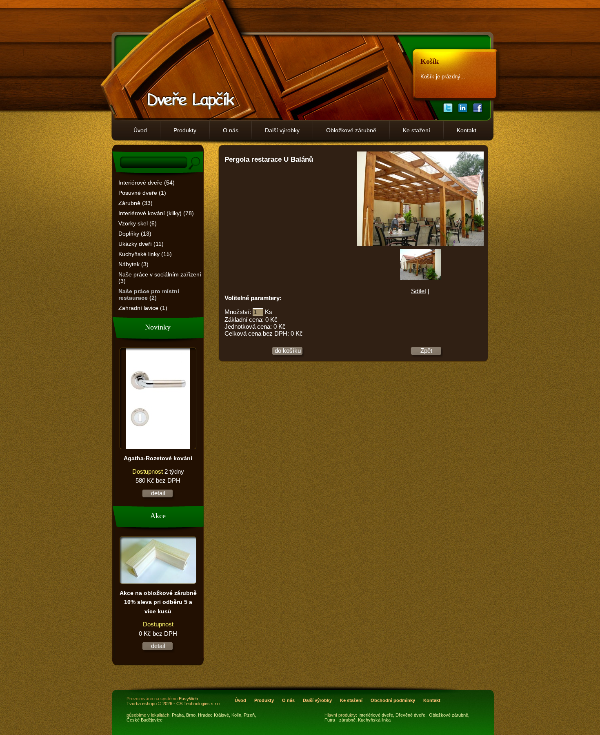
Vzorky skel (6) (137, 223)
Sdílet (418, 290)
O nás (230, 130)
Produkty (184, 130)
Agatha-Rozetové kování (158, 458)
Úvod (140, 130)
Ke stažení (416, 130)
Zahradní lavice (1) (142, 308)
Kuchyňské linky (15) (145, 254)
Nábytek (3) (133, 264)
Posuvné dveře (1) (142, 192)
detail (158, 493)
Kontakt (466, 130)
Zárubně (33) (135, 203)
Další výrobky (282, 130)
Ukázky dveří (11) (141, 244)
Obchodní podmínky (393, 700)
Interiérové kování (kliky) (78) (156, 213)
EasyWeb (188, 698)
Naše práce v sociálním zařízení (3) (159, 277)
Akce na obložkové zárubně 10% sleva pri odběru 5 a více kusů (158, 602)
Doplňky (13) (134, 233)
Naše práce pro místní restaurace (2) (148, 294)
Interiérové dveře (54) (146, 182)
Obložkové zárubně (351, 130)
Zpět (426, 350)
